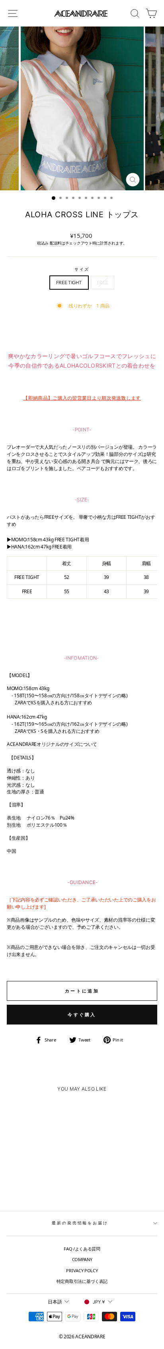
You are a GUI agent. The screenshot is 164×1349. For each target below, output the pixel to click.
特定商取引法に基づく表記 (82, 1281)
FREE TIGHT (69, 282)
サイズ (82, 269)
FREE (102, 282)
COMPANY (82, 1259)
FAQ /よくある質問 (82, 1249)
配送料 (55, 243)
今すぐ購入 (82, 1014)
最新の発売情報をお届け (80, 1223)
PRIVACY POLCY (82, 1270)
